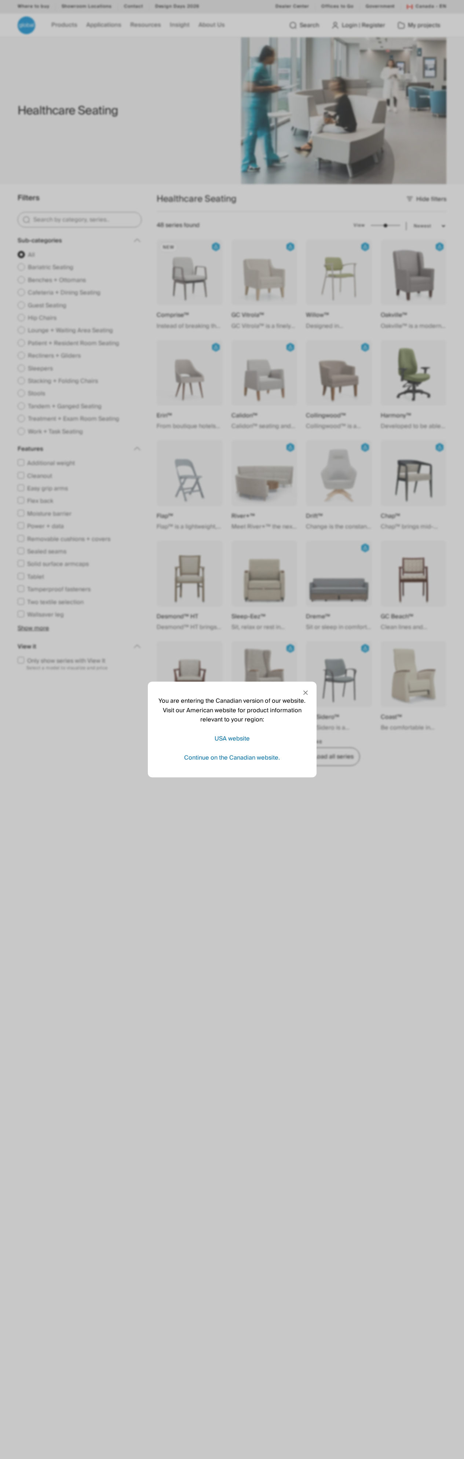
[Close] (305, 692)
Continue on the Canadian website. (232, 757)
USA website (232, 738)
